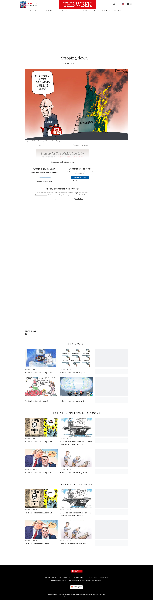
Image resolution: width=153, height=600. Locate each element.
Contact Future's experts (61, 577)
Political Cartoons (79, 52)
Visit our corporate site (99, 594)
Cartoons (74, 10)
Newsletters (65, 10)
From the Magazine (85, 10)
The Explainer (38, 10)
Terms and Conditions (79, 577)
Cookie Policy (104, 577)
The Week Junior (106, 10)
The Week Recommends (52, 10)
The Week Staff (69, 64)
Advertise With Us (57, 581)
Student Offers (118, 10)
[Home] (31, 11)
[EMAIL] (26, 334)
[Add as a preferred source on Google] (76, 587)
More (95, 10)
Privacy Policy (93, 577)
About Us (47, 577)
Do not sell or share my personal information (85, 581)
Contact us (79, 199)
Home (70, 52)
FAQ (66, 581)
